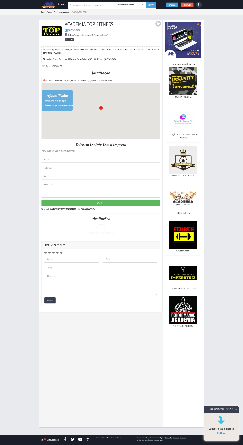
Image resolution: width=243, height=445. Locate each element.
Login (63, 4)
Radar (172, 4)
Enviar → (101, 202)
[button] (199, 5)
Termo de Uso (168, 438)
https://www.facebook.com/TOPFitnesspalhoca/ (88, 34)
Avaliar (50, 300)
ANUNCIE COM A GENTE (221, 409)
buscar (151, 5)
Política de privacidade (179, 438)
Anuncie (187, 4)
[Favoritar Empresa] (158, 24)
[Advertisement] (183, 376)
